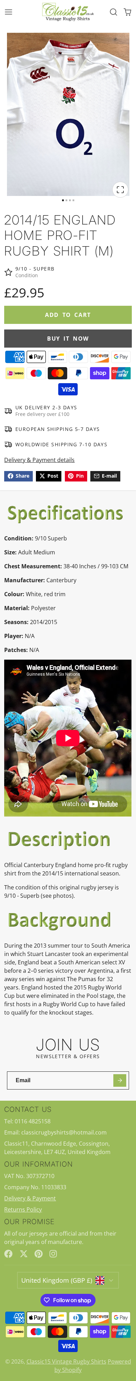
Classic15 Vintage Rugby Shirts (66, 1361)
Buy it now (68, 338)
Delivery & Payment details (39, 460)
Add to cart (68, 315)
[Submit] (119, 1080)
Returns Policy (23, 1209)
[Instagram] (54, 1254)
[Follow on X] (24, 1254)
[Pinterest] (39, 1254)
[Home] (68, 11)
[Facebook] (8, 1254)
